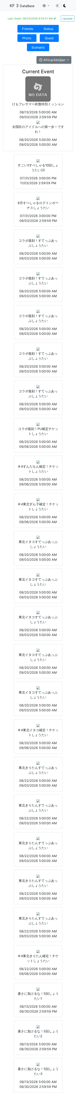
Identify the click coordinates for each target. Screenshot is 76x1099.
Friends (27, 29)
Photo (26, 38)
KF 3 (22, 5)
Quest (49, 38)
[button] (46, 5)
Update (68, 18)
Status (48, 29)
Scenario (38, 47)
